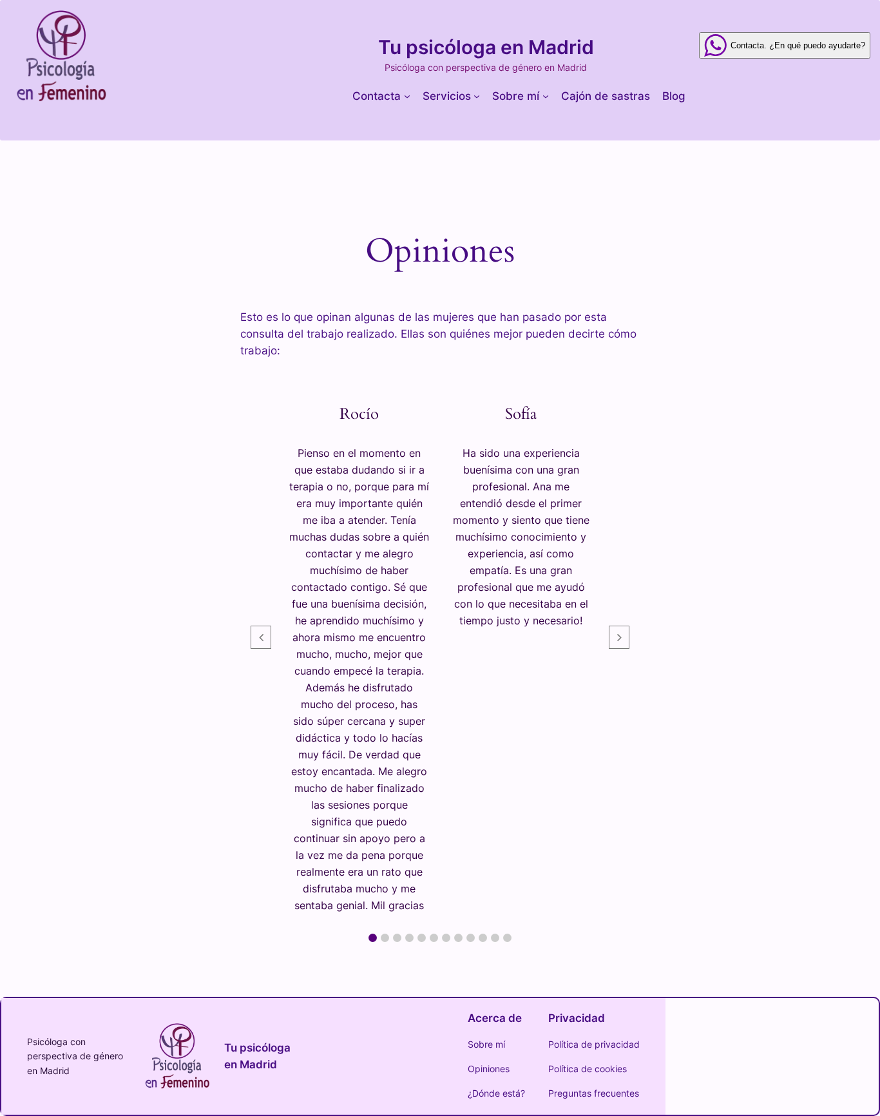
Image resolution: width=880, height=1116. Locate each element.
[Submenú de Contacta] (407, 96)
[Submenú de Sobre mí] (545, 96)
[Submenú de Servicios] (476, 96)
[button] (372, 938)
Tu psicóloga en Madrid (486, 47)
